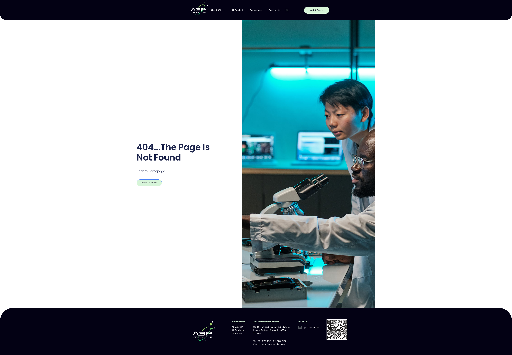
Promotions (256, 10)
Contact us (275, 10)
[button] (287, 10)
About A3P (216, 10)
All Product (237, 10)
